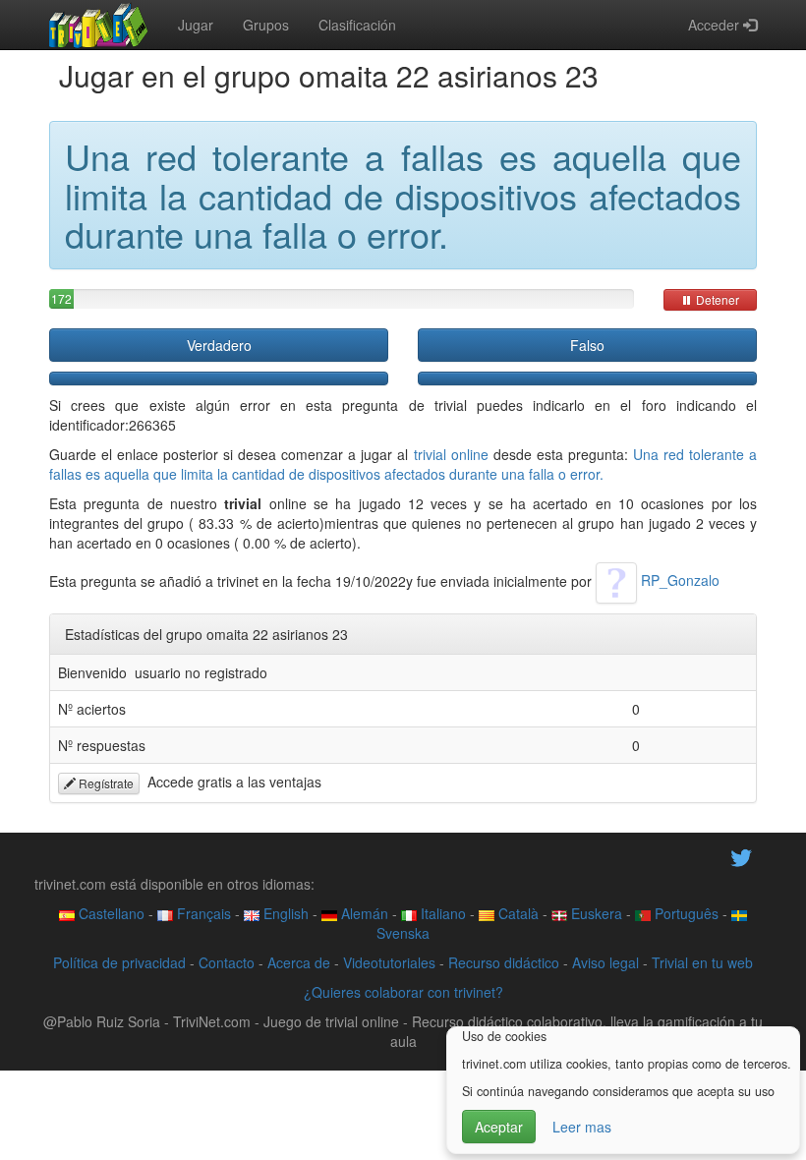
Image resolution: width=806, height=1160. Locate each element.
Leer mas (581, 1126)
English (284, 913)
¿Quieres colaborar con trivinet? (403, 992)
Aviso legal (605, 962)
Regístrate (105, 783)
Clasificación (357, 24)
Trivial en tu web (702, 962)
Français (202, 913)
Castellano (109, 913)
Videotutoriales (389, 962)
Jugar (195, 24)
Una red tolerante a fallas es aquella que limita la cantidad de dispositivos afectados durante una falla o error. (403, 464)
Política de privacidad (119, 962)
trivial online (451, 454)
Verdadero (219, 345)
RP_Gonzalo (678, 580)
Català (516, 913)
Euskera (594, 913)
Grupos (266, 24)
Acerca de (298, 962)
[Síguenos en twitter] (741, 856)
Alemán (362, 913)
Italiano (441, 913)
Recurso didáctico (503, 962)
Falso (587, 345)
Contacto (227, 962)
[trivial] (98, 24)
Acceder (715, 24)
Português (685, 913)
